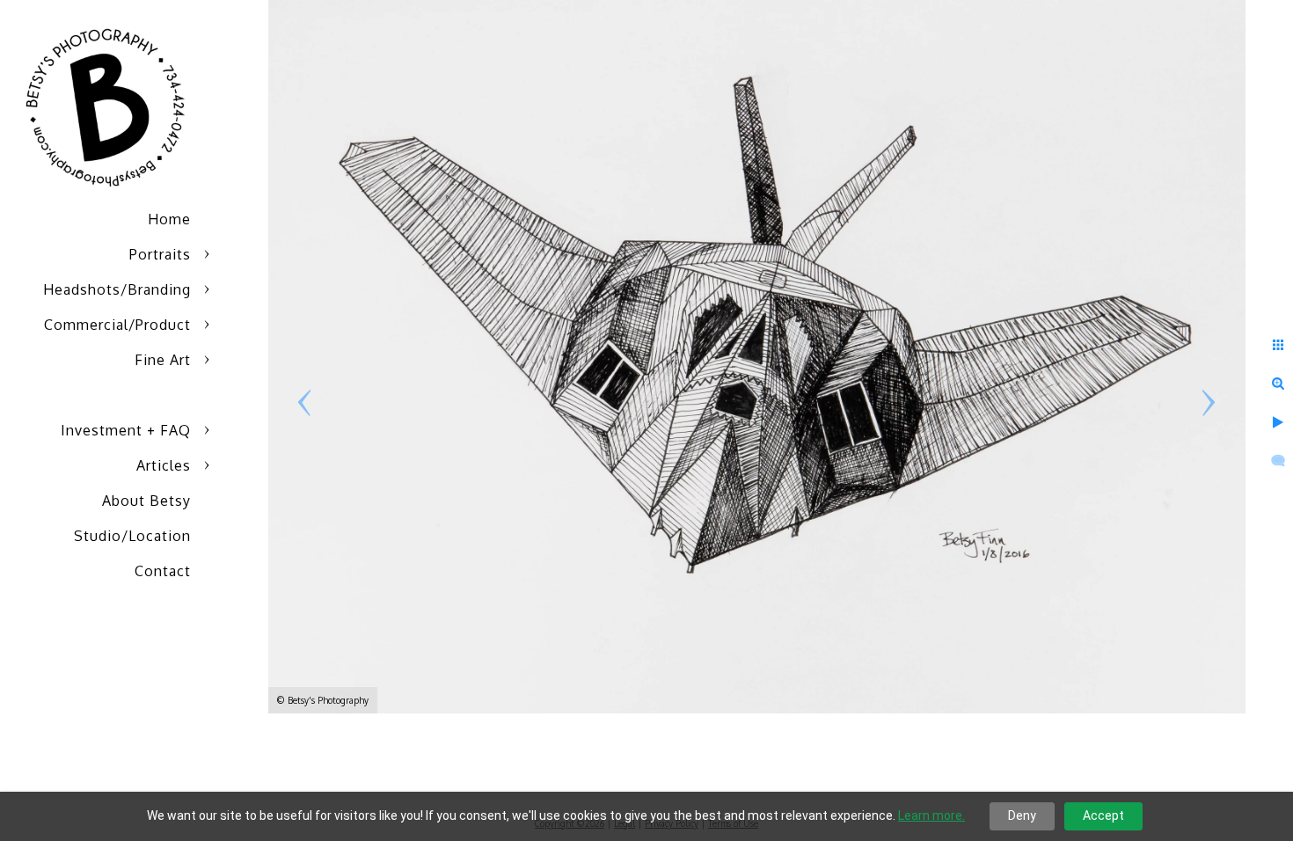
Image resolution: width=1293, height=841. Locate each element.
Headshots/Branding (117, 289)
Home (169, 219)
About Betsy (146, 500)
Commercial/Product (117, 324)
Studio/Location (132, 536)
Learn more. (931, 815)
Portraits (160, 254)
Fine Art (163, 360)
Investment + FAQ (126, 430)
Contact (163, 571)
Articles (163, 465)
